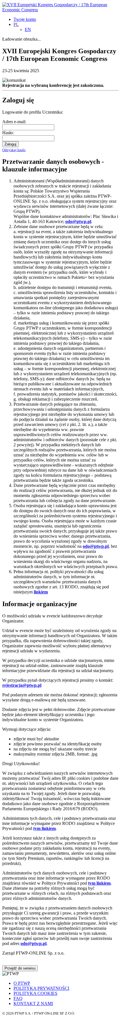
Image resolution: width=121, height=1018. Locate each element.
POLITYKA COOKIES (35, 993)
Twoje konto (25, 19)
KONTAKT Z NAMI (33, 1003)
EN (28, 29)
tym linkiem (44, 828)
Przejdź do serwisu (20, 968)
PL (16, 24)
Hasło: (8, 132)
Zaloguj (10, 144)
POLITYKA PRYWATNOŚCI (41, 988)
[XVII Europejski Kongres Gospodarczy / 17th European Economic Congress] (60, 9)
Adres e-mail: (14, 121)
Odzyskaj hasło (14, 150)
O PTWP (22, 983)
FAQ (18, 998)
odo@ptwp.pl (33, 943)
